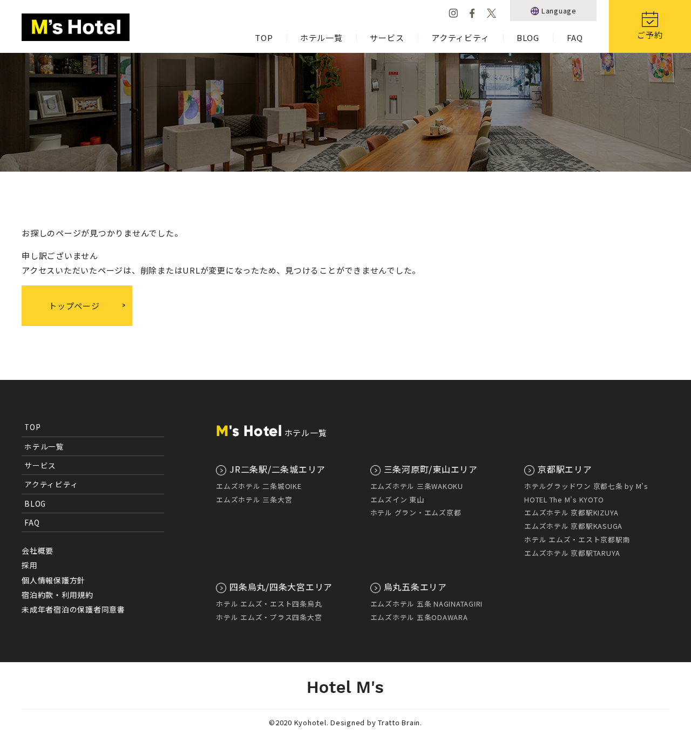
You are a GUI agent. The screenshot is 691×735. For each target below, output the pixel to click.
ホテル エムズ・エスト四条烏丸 (269, 603)
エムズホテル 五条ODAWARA (419, 617)
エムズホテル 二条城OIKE (259, 486)
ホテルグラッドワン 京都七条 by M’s (586, 486)
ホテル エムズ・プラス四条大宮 (269, 617)
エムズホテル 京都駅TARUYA (572, 553)
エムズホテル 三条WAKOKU (416, 486)
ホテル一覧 (321, 37)
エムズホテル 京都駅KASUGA (573, 526)
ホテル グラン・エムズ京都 (416, 512)
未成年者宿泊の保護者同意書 (73, 609)
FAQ (575, 37)
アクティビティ (460, 37)
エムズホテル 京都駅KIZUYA (571, 512)
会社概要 (37, 550)
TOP (264, 37)
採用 (30, 565)
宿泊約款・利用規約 (57, 594)
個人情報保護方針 (53, 580)
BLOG (528, 37)
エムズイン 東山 (397, 499)
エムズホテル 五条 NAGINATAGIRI (426, 603)
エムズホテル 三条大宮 (254, 499)
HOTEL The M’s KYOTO (564, 499)
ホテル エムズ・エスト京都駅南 (577, 539)
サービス (387, 37)
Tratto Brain (399, 722)
